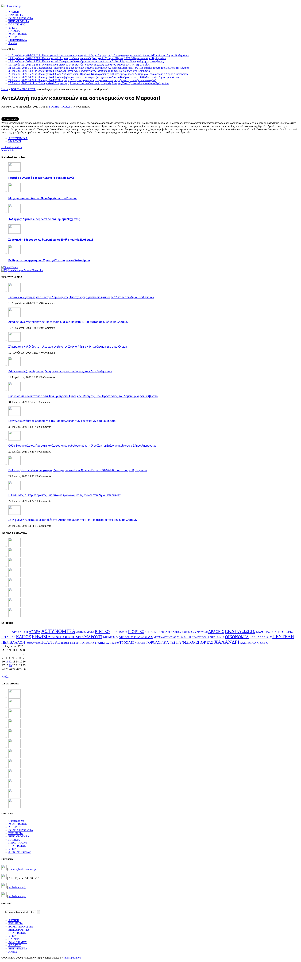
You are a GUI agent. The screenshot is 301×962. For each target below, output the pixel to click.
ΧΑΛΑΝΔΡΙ (226, 642)
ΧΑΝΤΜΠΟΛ (248, 642)
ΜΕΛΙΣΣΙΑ (110, 637)
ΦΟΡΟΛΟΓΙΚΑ (157, 642)
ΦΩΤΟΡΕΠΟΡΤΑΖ (198, 642)
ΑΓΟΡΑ (34, 632)
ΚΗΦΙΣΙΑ (41, 636)
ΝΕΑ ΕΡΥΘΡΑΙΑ (200, 637)
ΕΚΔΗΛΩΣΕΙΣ (240, 631)
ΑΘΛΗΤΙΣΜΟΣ (17, 33)
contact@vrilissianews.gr (22, 869)
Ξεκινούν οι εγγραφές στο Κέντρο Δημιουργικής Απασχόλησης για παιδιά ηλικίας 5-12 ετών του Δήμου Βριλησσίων (81, 297)
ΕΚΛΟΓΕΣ (263, 632)
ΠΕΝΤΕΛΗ (283, 636)
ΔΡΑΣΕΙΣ (216, 631)
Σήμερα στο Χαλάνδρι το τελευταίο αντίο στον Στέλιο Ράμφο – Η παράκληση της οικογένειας (67, 346)
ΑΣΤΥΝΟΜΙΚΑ (18, 138)
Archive (12, 43)
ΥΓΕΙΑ (12, 27)
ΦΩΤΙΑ (175, 642)
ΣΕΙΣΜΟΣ (65, 643)
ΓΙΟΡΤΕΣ (136, 631)
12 (10, 661)
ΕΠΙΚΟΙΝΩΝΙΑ (17, 40)
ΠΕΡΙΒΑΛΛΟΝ (13, 642)
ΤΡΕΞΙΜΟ (114, 643)
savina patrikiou (72, 957)
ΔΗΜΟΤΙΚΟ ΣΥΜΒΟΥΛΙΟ (165, 632)
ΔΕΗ (147, 632)
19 (10, 665)
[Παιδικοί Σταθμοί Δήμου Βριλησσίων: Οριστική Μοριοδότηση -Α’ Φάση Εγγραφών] (14, 796)
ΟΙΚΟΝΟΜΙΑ (237, 637)
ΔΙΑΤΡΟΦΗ (202, 632)
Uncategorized (16, 820)
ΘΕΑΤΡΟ (276, 632)
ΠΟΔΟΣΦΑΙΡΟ (33, 643)
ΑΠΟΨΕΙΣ (14, 37)
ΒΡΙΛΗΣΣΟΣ (118, 632)
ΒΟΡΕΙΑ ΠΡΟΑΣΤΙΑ (20, 18)
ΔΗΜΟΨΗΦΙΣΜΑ (187, 632)
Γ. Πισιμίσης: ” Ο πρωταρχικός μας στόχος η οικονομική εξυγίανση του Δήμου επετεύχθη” (64, 495)
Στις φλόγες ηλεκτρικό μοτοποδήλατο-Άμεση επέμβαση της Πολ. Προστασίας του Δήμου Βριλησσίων (72, 520)
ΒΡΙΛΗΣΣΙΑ (15, 15)
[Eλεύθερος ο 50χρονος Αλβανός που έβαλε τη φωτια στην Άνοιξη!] (14, 806)
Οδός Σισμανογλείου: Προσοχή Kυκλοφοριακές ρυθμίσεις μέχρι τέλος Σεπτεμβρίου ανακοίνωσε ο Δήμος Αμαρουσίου (82, 445)
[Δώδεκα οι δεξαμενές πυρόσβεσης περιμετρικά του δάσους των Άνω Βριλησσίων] (14, 365)
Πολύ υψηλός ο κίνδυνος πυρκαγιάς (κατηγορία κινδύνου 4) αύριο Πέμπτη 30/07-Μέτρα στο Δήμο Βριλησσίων (77, 470)
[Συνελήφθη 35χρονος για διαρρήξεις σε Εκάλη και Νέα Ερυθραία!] (14, 232)
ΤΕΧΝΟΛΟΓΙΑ (87, 643)
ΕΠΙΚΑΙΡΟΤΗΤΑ (18, 21)
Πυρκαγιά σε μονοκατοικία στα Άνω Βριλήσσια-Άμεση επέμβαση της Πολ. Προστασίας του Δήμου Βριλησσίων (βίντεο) (83, 396)
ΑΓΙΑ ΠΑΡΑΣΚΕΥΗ (14, 632)
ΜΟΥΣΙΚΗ (184, 637)
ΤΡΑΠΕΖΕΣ (102, 642)
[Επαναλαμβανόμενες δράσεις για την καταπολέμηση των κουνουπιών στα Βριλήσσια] (14, 414)
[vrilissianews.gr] (150, 6)
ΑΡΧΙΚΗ (13, 11)
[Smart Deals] (9, 267)
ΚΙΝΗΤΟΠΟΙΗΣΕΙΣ (67, 637)
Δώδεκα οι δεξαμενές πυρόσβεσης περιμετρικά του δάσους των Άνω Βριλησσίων (60, 371)
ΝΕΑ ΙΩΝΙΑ (217, 637)
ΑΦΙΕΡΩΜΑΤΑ (85, 632)
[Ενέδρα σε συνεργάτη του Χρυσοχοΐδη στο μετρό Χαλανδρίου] (14, 253)
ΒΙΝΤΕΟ (102, 631)
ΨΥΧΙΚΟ (262, 642)
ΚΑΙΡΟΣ (23, 636)
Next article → (9, 150)
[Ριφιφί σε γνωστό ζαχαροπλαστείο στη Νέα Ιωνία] (14, 170)
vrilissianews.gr (17, 887)
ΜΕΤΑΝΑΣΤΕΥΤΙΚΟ (165, 637)
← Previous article (11, 147)
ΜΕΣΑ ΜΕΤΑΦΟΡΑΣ (136, 637)
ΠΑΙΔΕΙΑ (14, 30)
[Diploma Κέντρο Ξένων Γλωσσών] (22, 270)
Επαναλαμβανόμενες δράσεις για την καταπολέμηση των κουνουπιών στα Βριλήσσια (61, 421)
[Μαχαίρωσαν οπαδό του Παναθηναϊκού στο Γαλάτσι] (14, 191)
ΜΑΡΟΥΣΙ (14, 141)
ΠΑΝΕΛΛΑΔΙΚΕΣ (260, 637)
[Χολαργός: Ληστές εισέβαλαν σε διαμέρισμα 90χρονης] (14, 211)
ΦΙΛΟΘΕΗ (140, 643)
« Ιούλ (5, 676)
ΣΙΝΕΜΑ (74, 642)
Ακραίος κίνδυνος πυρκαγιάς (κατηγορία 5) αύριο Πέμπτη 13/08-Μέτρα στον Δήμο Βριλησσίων (68, 322)
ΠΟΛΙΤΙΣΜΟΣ (17, 24)
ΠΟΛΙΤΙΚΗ (50, 642)
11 (6, 661)
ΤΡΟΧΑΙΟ (126, 642)
